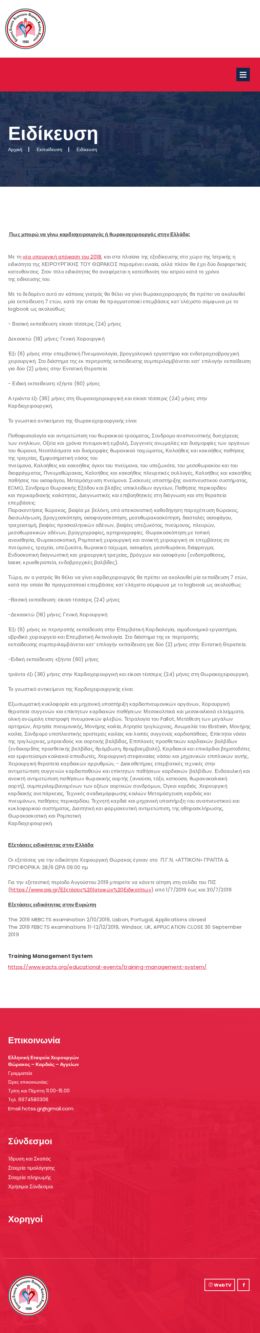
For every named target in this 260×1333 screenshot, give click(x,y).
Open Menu (243, 74)
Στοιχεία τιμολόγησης (31, 1167)
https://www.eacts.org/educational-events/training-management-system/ (107, 966)
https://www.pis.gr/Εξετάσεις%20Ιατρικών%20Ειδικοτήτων (80, 889)
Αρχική (15, 149)
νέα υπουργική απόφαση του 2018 (62, 256)
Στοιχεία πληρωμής (29, 1177)
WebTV (222, 1285)
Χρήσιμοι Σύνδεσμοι (30, 1186)
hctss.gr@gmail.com (47, 1108)
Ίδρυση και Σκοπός (29, 1158)
